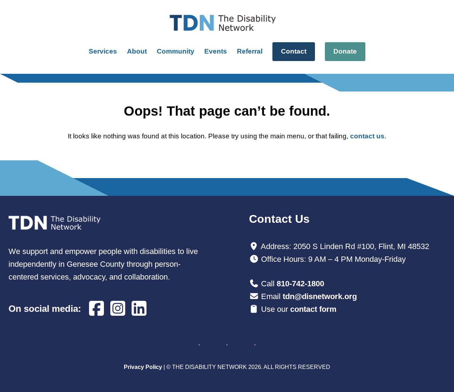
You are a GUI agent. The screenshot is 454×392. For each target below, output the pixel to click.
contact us (367, 136)
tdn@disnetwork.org (320, 296)
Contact (293, 51)
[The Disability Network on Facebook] (96, 308)
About (137, 51)
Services (103, 51)
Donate (345, 51)
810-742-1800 (300, 283)
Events (215, 51)
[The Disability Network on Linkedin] (139, 308)
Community (175, 51)
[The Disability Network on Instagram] (117, 308)
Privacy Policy (143, 367)
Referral (249, 51)
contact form (313, 309)
